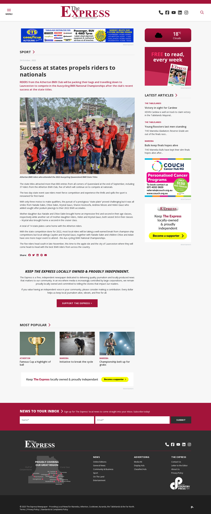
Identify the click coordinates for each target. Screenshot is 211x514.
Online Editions (99, 462)
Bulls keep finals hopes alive (161, 145)
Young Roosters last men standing (165, 126)
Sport (25, 51)
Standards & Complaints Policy (54, 509)
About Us (175, 469)
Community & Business (103, 469)
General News (99, 465)
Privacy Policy (177, 473)
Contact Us (176, 462)
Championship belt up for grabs (114, 363)
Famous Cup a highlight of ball (35, 363)
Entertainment (99, 480)
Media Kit (138, 462)
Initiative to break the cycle (76, 361)
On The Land (98, 476)
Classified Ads (140, 469)
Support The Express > (77, 303)
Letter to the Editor (179, 465)
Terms (22, 509)
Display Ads (139, 465)
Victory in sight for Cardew (161, 107)
